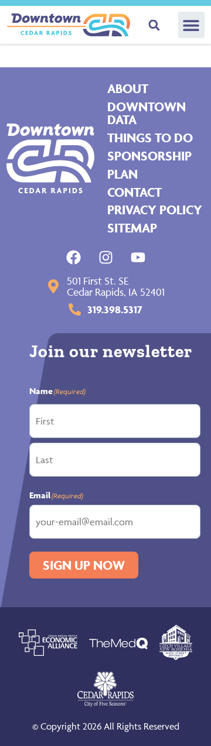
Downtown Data (146, 113)
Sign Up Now (84, 565)
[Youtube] (138, 257)
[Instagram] (105, 257)
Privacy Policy (154, 209)
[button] (191, 25)
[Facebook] (73, 257)
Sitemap (132, 228)
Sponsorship (149, 156)
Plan (122, 174)
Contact (134, 192)
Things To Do (150, 137)
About (127, 88)
